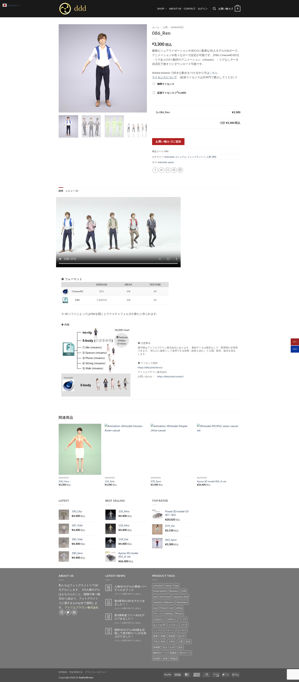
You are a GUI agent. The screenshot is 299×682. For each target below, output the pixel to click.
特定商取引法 (76, 672)
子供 (155, 641)
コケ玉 (183, 624)
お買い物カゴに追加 (168, 141)
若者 (165, 658)
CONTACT (189, 8)
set (171, 608)
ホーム (155, 27)
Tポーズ (157, 613)
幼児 (188, 641)
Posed (164, 608)
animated (162, 162)
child (183, 591)
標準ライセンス (165, 83)
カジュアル (180, 156)
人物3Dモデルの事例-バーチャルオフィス (130, 588)
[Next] (141, 68)
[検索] (214, 8)
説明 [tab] (61, 190)
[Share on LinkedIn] (180, 170)
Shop (160, 8)
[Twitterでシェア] (161, 170)
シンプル (157, 630)
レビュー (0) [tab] (72, 190)
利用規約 (63, 672)
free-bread (165, 596)
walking (168, 613)
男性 (214, 156)
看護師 (173, 652)
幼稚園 (156, 647)
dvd (155, 596)
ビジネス (181, 630)
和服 (163, 636)
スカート (169, 630)
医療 (155, 636)
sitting (179, 608)
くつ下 (183, 619)
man (155, 608)
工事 (180, 641)
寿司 (163, 641)
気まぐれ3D (169, 647)
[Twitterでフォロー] (68, 612)
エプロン (172, 624)
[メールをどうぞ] (74, 612)
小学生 (171, 641)
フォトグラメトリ (196, 156)
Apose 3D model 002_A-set (211, 481)
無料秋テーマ (160, 652)
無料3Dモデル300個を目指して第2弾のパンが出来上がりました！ (130, 633)
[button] (203, 8)
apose (171, 162)
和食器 (171, 636)
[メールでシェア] (168, 170)
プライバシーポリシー (96, 672)
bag (176, 585)
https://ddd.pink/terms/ (150, 367)
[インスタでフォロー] (62, 612)
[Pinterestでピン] (174, 170)
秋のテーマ (185, 652)
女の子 (181, 636)
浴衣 (180, 647)
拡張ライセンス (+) (171, 92)
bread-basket (159, 591)
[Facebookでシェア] (155, 170)
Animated (177, 27)
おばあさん (158, 619)
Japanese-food (181, 596)
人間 (165, 27)
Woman (179, 613)
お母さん (171, 619)
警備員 (174, 658)
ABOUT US (175, 8)
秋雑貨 (156, 658)
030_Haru (64, 481)
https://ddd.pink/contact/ (170, 376)
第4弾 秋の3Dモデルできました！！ (129, 602)
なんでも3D (159, 624)
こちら (213, 72)
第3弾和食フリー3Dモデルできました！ (129, 616)
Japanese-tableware (163, 602)
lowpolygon (182, 602)
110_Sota (110, 481)
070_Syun (156, 481)
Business (174, 591)
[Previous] (65, 68)
